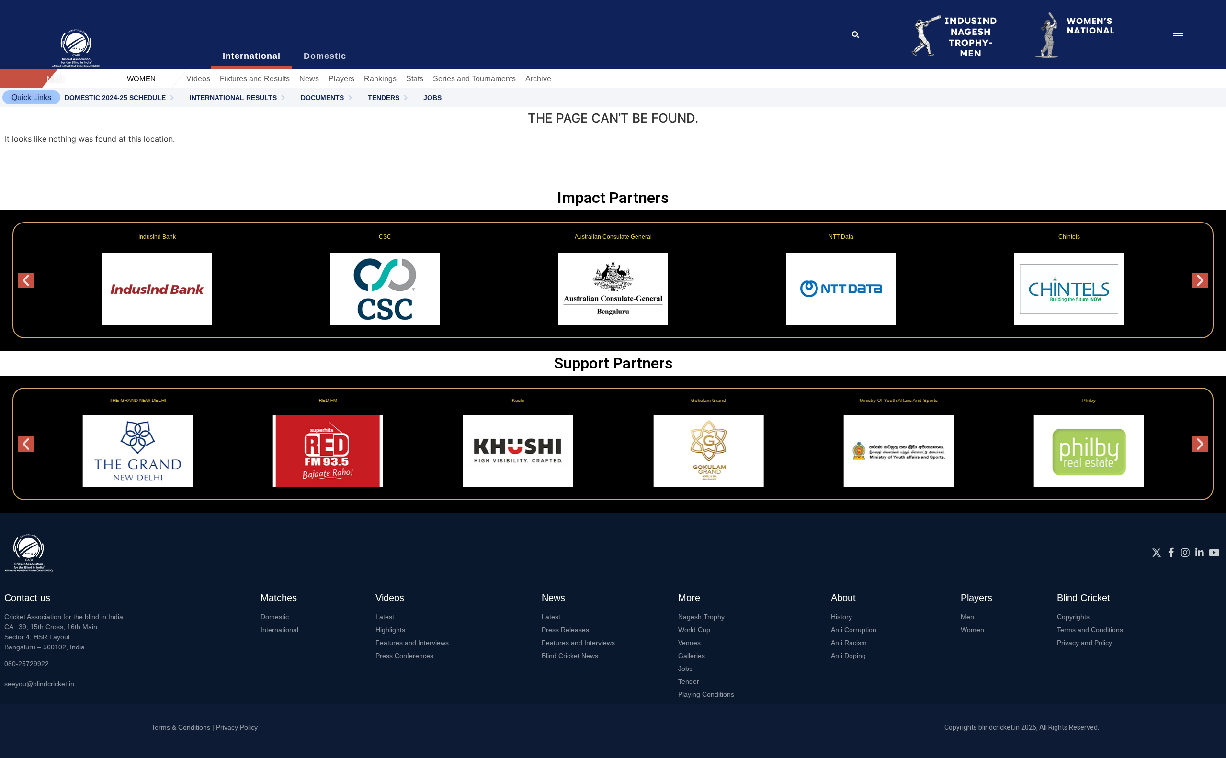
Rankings (380, 79)
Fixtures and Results (255, 79)
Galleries (691, 655)
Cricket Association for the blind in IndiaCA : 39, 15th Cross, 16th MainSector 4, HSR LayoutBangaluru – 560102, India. (63, 632)
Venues (689, 643)
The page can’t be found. (613, 118)
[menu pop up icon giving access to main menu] (1178, 35)
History (841, 617)
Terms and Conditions (1090, 630)
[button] (31, 97)
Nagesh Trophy (701, 617)
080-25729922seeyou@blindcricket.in (39, 674)
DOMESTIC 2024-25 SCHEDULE (115, 97)
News (309, 79)
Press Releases (565, 630)
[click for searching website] (856, 34)
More (689, 597)
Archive (538, 79)
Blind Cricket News (570, 655)
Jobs (685, 668)
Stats (414, 79)
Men (967, 617)
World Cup (694, 630)
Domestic (275, 617)
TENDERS (383, 97)
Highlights (390, 630)
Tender (688, 681)
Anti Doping (848, 655)
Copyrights (1073, 617)
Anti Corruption (853, 630)
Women (972, 630)
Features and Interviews (412, 643)
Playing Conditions (706, 694)
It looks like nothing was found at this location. (90, 139)
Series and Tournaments (474, 79)
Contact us (27, 597)
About (843, 597)
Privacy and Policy (1084, 643)
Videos (198, 79)
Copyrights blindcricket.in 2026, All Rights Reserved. (1021, 727)
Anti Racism (849, 643)
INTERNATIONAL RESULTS (233, 97)
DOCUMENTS (322, 97)
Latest (384, 617)
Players (341, 79)
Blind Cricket (1083, 597)
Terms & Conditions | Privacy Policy (204, 727)
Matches (279, 597)
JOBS (432, 97)
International (279, 630)
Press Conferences (404, 655)
